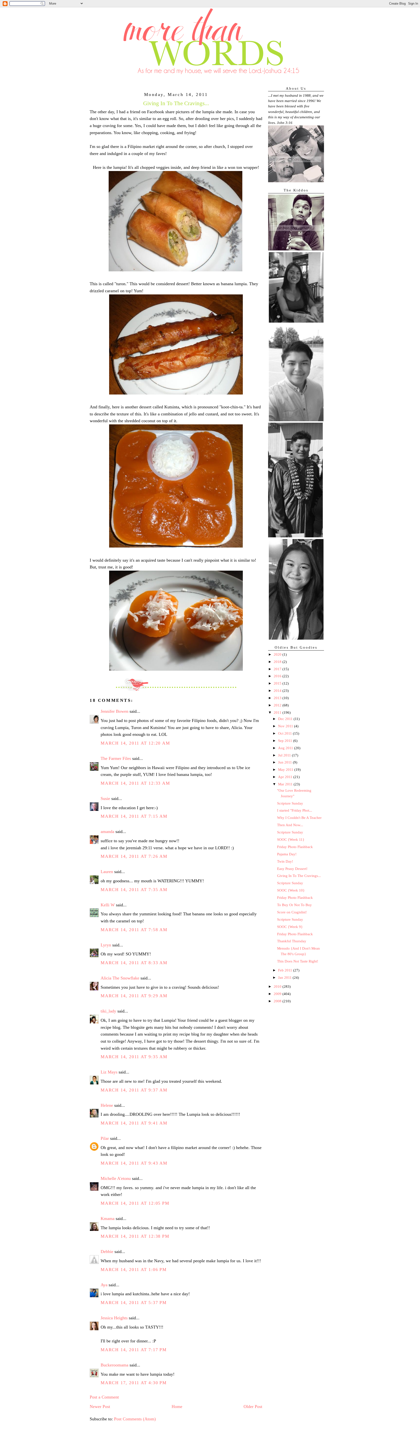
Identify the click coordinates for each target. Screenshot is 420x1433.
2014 (278, 691)
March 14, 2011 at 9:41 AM (134, 1123)
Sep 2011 (285, 741)
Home (177, 1406)
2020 (278, 654)
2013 (278, 698)
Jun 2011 (285, 762)
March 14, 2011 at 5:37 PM (134, 1302)
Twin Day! (285, 861)
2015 (278, 683)
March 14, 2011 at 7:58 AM (134, 929)
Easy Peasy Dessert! (292, 869)
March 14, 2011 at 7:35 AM (134, 889)
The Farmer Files (116, 758)
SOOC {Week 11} (290, 839)
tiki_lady (108, 1011)
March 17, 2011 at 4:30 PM (134, 1382)
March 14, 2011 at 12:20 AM (135, 743)
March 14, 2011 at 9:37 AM (134, 1090)
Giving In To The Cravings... (299, 876)
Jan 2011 (285, 977)
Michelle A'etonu (116, 1178)
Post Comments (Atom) (135, 1418)
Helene (107, 1105)
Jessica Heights (114, 1317)
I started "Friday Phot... (294, 810)
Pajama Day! (287, 854)
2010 (278, 986)
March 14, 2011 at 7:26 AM (134, 856)
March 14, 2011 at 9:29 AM (134, 995)
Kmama (107, 1218)
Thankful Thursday (291, 941)
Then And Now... (290, 825)
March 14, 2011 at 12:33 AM (135, 783)
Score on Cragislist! (292, 912)
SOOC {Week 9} (290, 927)
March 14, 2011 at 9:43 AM (134, 1163)
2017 (278, 669)
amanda (107, 831)
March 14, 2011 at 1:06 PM (134, 1269)
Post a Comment (104, 1397)
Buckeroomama (114, 1365)
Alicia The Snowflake (120, 978)
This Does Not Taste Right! (297, 961)
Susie (105, 798)
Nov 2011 (286, 726)
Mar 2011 (286, 784)
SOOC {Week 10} (291, 890)
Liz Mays (109, 1072)
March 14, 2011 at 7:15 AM (134, 816)
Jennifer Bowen (114, 711)
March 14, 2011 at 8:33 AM (134, 962)
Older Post (253, 1406)
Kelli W (108, 904)
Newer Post (100, 1406)
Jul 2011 (285, 755)
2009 (278, 994)
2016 (278, 676)
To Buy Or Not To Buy (294, 905)
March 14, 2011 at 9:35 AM (134, 1056)
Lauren (107, 871)
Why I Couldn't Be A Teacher (299, 818)
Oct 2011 (285, 733)
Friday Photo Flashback (295, 847)
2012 (278, 705)
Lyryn (106, 945)
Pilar (105, 1138)
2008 (278, 1001)
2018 (278, 662)
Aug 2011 (286, 748)
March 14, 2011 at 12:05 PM (135, 1203)
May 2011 (286, 770)
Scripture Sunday (290, 803)
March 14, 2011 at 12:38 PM (135, 1236)
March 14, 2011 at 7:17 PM (134, 1349)
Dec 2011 (286, 719)
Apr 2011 (285, 777)
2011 (278, 712)
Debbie (107, 1251)
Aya (104, 1284)
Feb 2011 (285, 970)
